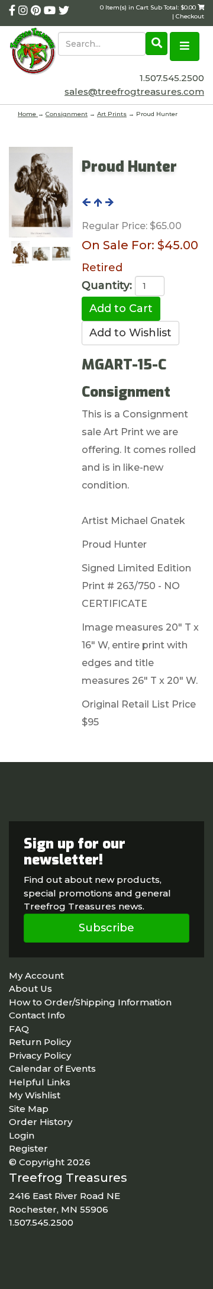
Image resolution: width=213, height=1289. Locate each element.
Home (28, 114)
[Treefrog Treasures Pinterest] (37, 10)
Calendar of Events (52, 1068)
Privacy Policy (40, 1055)
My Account (36, 975)
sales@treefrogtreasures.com (134, 91)
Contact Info (37, 1015)
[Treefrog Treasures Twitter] (64, 10)
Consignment (67, 114)
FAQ (19, 1028)
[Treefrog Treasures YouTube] (51, 10)
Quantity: (107, 285)
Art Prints (112, 114)
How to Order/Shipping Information (90, 1002)
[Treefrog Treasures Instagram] (24, 10)
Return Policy (40, 1041)
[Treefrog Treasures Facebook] (13, 10)
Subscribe (106, 927)
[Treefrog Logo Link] (33, 52)
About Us (30, 988)
